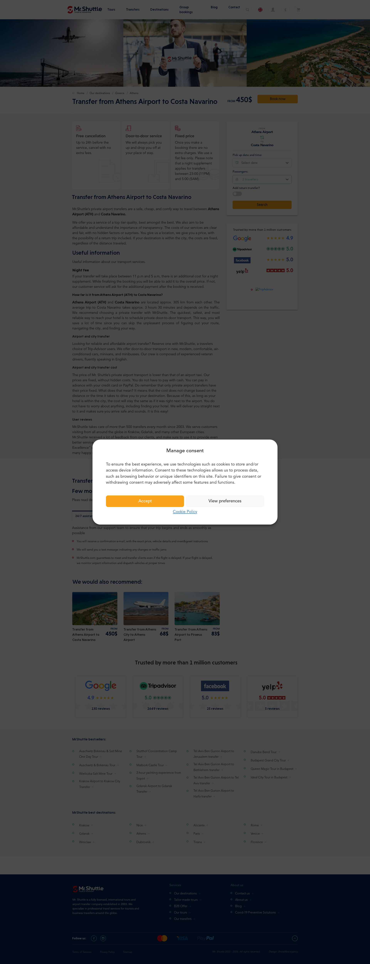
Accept (145, 501)
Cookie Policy (185, 512)
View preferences (225, 501)
